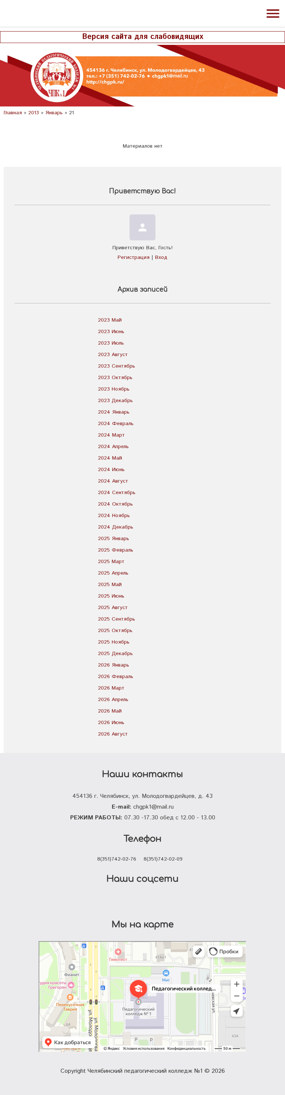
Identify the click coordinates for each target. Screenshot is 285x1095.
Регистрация (134, 257)
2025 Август (113, 607)
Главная (13, 112)
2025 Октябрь (115, 630)
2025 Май (110, 584)
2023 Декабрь (115, 400)
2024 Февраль (116, 423)
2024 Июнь (111, 469)
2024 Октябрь (115, 504)
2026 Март (111, 688)
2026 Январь (113, 665)
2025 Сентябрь (116, 619)
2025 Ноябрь (114, 642)
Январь (54, 112)
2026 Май (110, 711)
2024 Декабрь (115, 527)
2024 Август (113, 481)
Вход (161, 257)
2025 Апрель (113, 573)
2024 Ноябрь (114, 515)
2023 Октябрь (115, 377)
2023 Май (110, 320)
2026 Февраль (115, 676)
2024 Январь (114, 412)
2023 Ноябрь (114, 389)
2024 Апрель (113, 446)
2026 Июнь (111, 722)
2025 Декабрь (115, 653)
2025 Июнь (111, 596)
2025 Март (111, 561)
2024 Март (111, 435)
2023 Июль (111, 343)
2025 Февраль (115, 550)
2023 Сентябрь (116, 366)
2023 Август (113, 354)
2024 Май (110, 458)
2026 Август (113, 734)
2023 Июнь (111, 331)
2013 (33, 112)
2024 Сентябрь (116, 492)
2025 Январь (113, 538)
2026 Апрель (113, 699)
